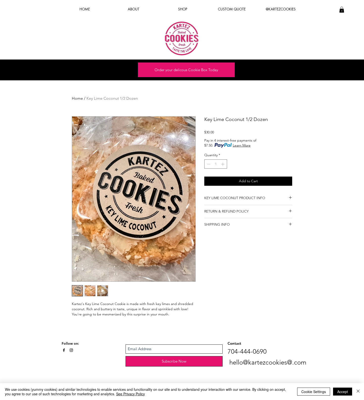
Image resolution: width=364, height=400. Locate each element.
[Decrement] (208, 164)
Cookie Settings (313, 391)
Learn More (242, 145)
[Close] (358, 391)
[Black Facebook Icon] (64, 350)
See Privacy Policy (130, 393)
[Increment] (223, 164)
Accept (342, 391)
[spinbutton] (215, 164)
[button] (341, 10)
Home (77, 98)
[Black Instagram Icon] (71, 350)
